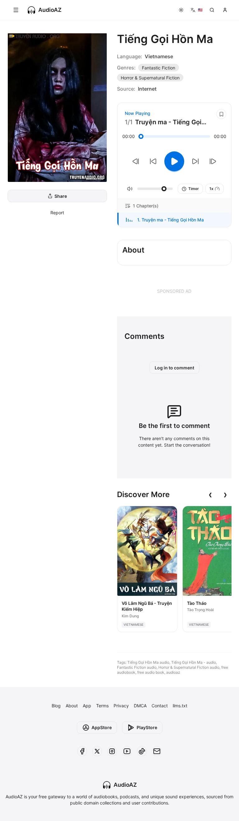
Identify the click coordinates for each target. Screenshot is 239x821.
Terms (102, 705)
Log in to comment (174, 367)
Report (57, 212)
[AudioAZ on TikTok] (142, 751)
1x (211, 188)
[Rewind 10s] (153, 161)
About (72, 705)
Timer (193, 188)
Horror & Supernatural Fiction (150, 77)
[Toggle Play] (174, 161)
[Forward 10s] (195, 161)
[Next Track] (213, 161)
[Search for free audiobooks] (211, 10)
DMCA (140, 705)
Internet (147, 89)
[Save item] (221, 114)
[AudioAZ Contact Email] (157, 751)
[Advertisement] (174, 290)
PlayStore (147, 727)
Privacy (121, 705)
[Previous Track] (135, 161)
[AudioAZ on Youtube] (127, 751)
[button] (174, 220)
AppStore (101, 727)
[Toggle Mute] (130, 189)
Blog (56, 705)
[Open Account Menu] (225, 10)
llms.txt (180, 705)
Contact (160, 705)
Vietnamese (159, 56)
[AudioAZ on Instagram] (112, 751)
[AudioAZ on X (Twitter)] (97, 751)
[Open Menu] (15, 10)
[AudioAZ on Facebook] (82, 751)
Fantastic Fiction (158, 67)
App (87, 705)
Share (60, 196)
